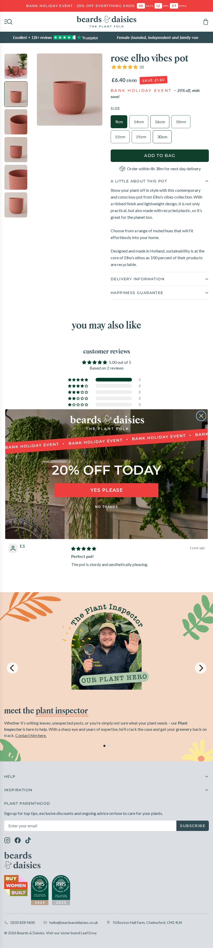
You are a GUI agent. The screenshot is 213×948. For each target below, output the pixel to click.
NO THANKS (106, 507)
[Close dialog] (201, 415)
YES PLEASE (106, 490)
